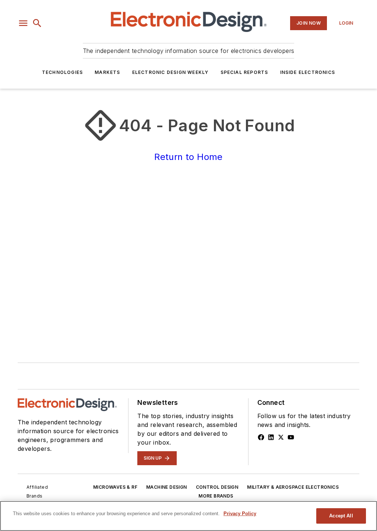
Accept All (341, 515)
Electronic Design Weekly (170, 72)
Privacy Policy (239, 513)
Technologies (62, 72)
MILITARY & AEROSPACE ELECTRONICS (293, 487)
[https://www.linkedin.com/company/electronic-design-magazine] (271, 437)
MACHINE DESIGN (166, 487)
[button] (23, 23)
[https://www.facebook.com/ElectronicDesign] (261, 437)
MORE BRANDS (215, 496)
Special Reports (244, 72)
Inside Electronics (307, 72)
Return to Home (188, 157)
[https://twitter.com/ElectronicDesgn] (281, 437)
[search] (37, 23)
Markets (107, 72)
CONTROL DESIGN (217, 487)
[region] (188, 516)
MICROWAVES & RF (115, 487)
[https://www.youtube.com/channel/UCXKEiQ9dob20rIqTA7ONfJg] (291, 437)
